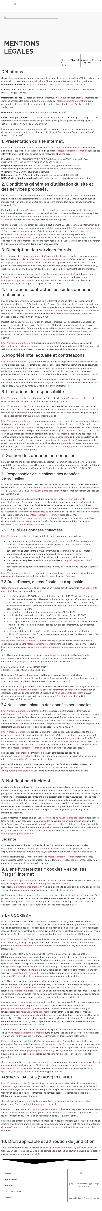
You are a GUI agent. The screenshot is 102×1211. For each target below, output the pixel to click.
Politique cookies (58, 1177)
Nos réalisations (11, 1185)
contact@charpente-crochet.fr (84, 1191)
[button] (67, 5)
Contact (8, 1198)
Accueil (8, 1173)
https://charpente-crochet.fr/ (41, 84)
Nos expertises (11, 1179)
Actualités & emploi (13, 1192)
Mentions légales (43, 1177)
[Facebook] (51, 1194)
